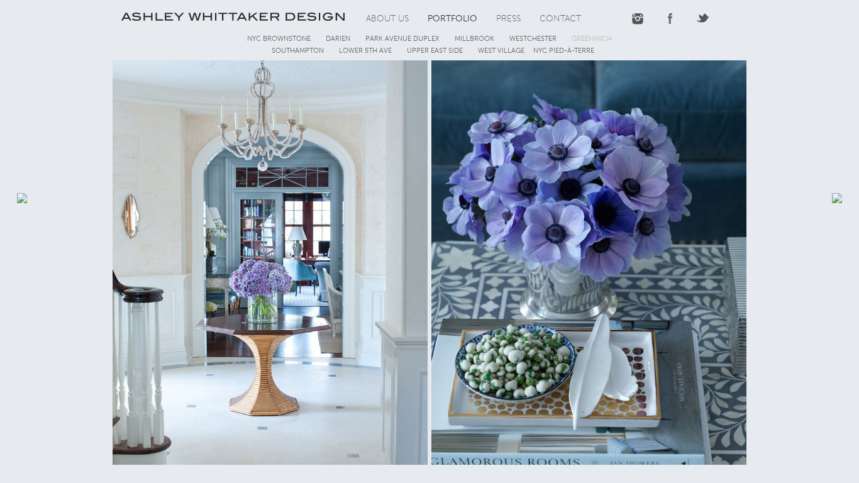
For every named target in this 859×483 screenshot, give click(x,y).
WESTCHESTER (533, 39)
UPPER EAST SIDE (435, 51)
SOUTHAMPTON (298, 51)
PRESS (508, 18)
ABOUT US (387, 18)
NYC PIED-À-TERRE (563, 51)
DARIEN (338, 39)
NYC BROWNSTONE (279, 39)
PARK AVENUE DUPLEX (402, 39)
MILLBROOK (474, 39)
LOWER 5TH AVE (365, 51)
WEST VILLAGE (501, 51)
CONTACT (560, 18)
